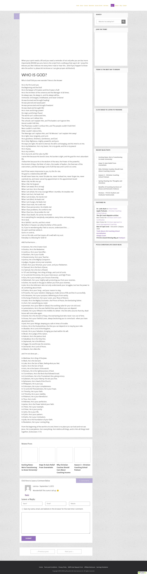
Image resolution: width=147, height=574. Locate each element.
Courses (86, 5)
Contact (124, 5)
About (81, 5)
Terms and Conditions (50, 567)
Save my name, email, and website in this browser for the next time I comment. (53, 509)
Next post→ (69, 551)
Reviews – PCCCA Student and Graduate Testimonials (108, 194)
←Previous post (43, 551)
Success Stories (98, 5)
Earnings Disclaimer (102, 567)
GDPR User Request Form (75, 567)
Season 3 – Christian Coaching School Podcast (108, 176)
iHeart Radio (113, 209)
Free (112, 5)
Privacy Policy (62, 567)
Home (77, 5)
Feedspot (122, 238)
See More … (106, 5)
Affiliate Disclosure (89, 567)
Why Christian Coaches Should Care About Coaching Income (110, 170)
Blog (121, 5)
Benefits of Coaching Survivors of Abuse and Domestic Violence (109, 188)
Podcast (117, 5)
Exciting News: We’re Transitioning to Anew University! (110, 158)
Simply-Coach (101, 236)
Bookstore (91, 5)
